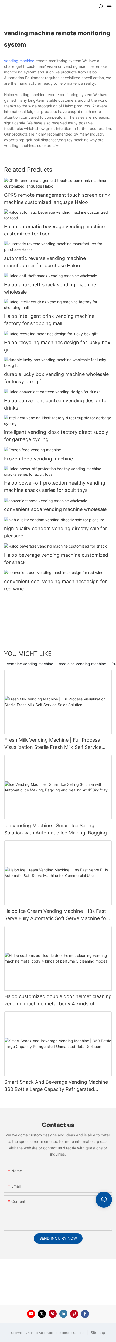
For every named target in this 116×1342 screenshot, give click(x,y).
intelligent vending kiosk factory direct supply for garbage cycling (56, 435)
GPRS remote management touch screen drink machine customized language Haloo (57, 198)
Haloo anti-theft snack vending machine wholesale (50, 288)
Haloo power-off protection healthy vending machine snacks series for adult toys (54, 486)
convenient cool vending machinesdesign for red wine (55, 585)
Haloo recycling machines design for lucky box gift (57, 346)
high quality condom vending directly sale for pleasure (55, 532)
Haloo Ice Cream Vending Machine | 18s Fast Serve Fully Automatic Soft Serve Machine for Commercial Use (56, 915)
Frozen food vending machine (38, 459)
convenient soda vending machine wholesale (55, 509)
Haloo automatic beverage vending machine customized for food (54, 230)
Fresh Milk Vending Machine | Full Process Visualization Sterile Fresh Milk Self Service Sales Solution (52, 744)
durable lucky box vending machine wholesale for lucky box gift (56, 377)
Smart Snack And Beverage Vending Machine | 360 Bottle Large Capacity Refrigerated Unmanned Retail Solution (57, 1086)
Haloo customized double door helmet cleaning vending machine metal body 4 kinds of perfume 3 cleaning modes (58, 1000)
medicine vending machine (82, 663)
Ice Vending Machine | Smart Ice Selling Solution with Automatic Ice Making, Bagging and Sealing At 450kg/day (55, 829)
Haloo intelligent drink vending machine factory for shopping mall (49, 319)
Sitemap (97, 1332)
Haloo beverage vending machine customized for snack (56, 558)
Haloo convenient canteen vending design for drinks (56, 404)
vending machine (19, 60)
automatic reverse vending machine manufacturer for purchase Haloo (45, 261)
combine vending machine (30, 663)
